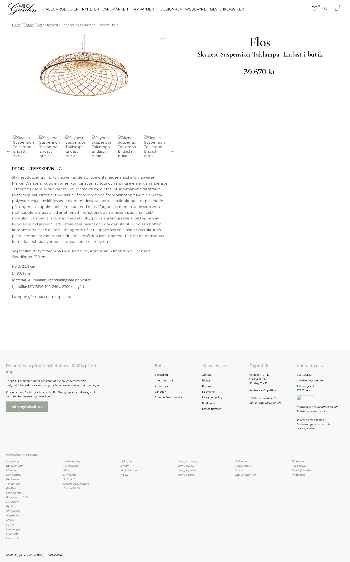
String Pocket (186, 474)
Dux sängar (13, 529)
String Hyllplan (186, 470)
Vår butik (160, 391)
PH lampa (12, 479)
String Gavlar (185, 465)
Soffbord (68, 479)
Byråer (10, 506)
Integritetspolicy (212, 397)
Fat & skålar (299, 465)
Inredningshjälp (165, 380)
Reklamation (210, 403)
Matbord (68, 470)
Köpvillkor (208, 391)
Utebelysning (71, 461)
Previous (8, 150)
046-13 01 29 (304, 374)
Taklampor (13, 483)
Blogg (206, 380)
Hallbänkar (241, 461)
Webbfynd (196, 9)
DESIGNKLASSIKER (227, 9)
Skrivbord (69, 474)
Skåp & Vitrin (128, 470)
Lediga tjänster (211, 409)
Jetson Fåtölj (71, 488)
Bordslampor (14, 465)
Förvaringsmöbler (17, 497)
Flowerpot (12, 470)
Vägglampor (71, 465)
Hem (16, 25)
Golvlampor (13, 474)
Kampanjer (142, 9)
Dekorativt (298, 461)
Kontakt (207, 386)
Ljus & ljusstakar (302, 470)
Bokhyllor (12, 502)
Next (172, 150)
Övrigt (29, 25)
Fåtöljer (11, 488)
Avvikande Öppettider (263, 390)
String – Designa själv (168, 397)
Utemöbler (13, 538)
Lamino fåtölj (14, 492)
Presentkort (162, 386)
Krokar (239, 470)
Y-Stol (124, 474)
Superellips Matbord (76, 483)
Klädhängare (243, 465)
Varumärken (115, 9)
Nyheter (90, 9)
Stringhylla (13, 511)
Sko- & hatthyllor (245, 474)
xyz (39, 25)
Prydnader (298, 474)
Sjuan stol (12, 533)
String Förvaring (187, 461)
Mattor (10, 520)
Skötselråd (161, 374)
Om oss (206, 374)
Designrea (171, 9)
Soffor (10, 524)
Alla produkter (62, 9)
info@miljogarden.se (310, 380)
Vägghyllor (13, 515)
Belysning (12, 461)
